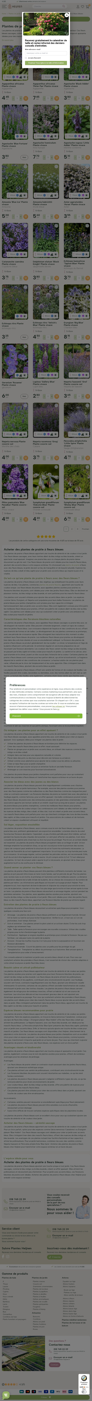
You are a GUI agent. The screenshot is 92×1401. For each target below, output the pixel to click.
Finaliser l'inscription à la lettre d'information (46, 63)
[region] (46, 700)
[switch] (84, 1391)
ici (58, 709)
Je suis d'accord (34, 58)
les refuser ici (58, 706)
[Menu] (88, 1375)
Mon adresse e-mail (32, 49)
